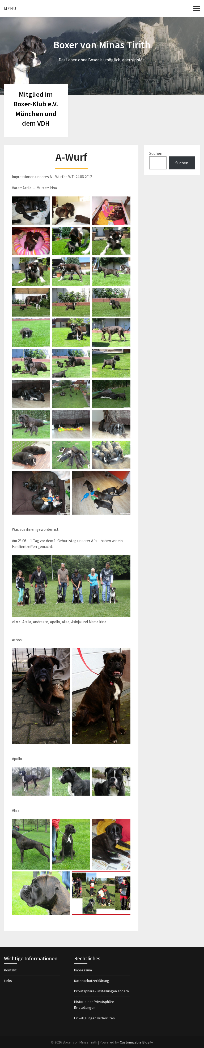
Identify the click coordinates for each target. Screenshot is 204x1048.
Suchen (155, 153)
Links (8, 980)
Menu (10, 8)
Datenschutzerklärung (91, 980)
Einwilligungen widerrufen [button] (94, 1018)
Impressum (83, 970)
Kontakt (10, 970)
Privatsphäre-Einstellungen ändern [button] (101, 991)
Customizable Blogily (136, 1042)
